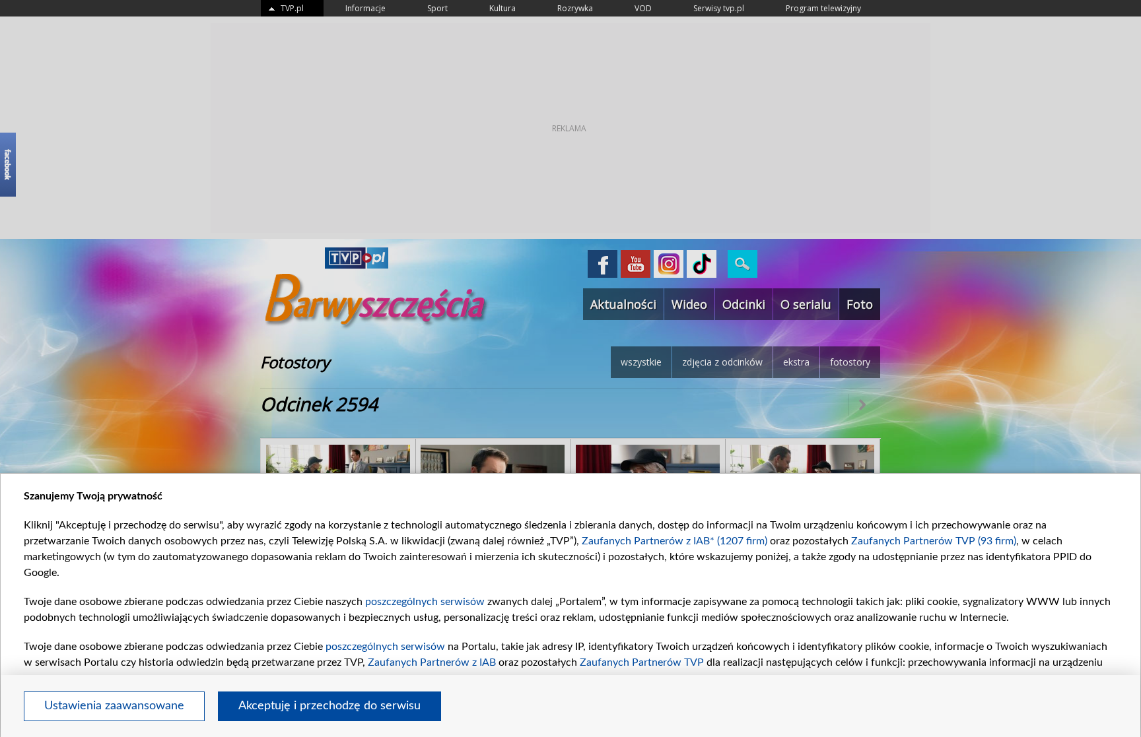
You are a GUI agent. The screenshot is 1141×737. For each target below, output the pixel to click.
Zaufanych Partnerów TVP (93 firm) (933, 541)
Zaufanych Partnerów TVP (642, 662)
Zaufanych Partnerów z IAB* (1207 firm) (674, 541)
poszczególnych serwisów (425, 601)
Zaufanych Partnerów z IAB (432, 662)
